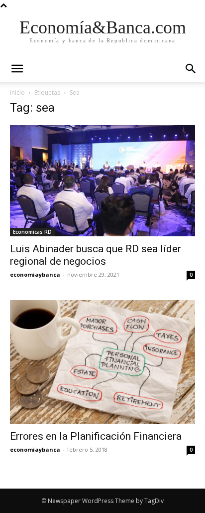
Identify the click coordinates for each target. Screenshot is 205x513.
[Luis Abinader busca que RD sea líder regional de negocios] (102, 180)
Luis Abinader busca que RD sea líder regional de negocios (95, 255)
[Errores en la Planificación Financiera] (102, 362)
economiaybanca (35, 274)
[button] (191, 68)
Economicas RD (32, 231)
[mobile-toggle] (17, 68)
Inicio (17, 92)
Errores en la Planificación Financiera (96, 436)
